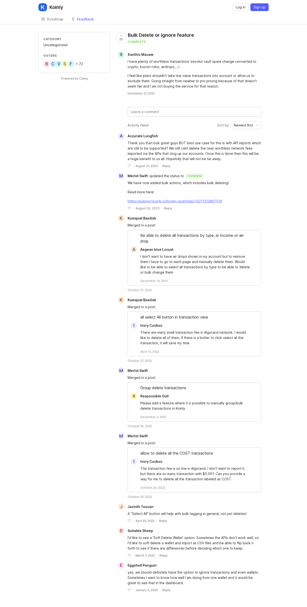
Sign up (260, 7)
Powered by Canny (74, 78)
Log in (240, 7)
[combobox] (246, 125)
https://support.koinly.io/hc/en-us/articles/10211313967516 (175, 201)
